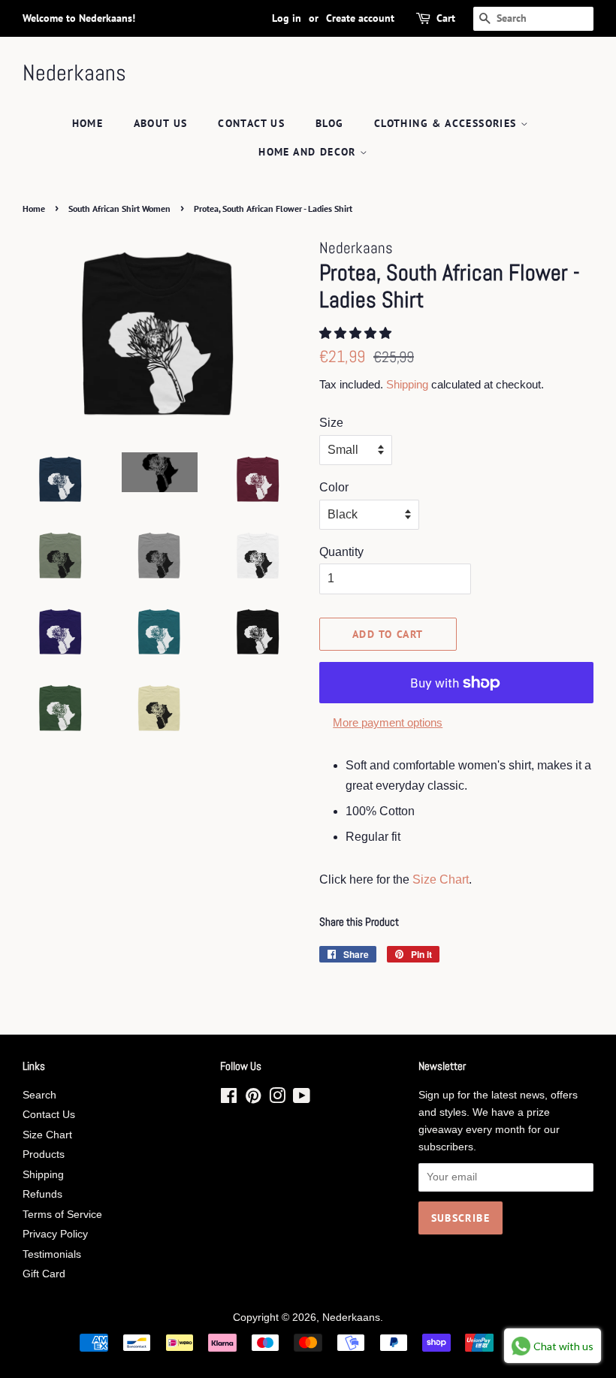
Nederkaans (74, 72)
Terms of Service (62, 1214)
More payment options (387, 722)
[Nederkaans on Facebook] (228, 1099)
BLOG (330, 123)
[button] (356, 333)
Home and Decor (309, 152)
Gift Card (44, 1274)
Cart (445, 18)
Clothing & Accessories (447, 123)
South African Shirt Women (119, 208)
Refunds (42, 1194)
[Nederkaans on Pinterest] (253, 1099)
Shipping (407, 384)
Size (331, 422)
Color (334, 487)
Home (88, 123)
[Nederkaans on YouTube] (301, 1099)
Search (39, 1095)
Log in (286, 18)
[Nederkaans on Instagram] (277, 1099)
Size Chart (440, 879)
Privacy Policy (55, 1234)
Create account (360, 18)
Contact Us (251, 123)
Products (44, 1154)
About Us (161, 123)
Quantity (341, 551)
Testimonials (52, 1254)
